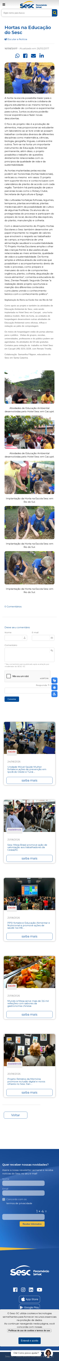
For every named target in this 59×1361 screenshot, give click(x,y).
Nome (8, 632)
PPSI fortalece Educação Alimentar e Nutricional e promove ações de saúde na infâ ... (28, 925)
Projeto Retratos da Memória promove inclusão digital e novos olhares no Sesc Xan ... (26, 1081)
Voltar (15, 1115)
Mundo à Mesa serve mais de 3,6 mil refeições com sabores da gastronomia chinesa (28, 1003)
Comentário (11, 645)
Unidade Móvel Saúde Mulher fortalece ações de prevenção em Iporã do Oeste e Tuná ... (26, 769)
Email (5, 1188)
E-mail (35, 632)
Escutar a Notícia (17, 39)
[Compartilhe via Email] (33, 56)
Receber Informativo (32, 1224)
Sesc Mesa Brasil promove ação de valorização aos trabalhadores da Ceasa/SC (27, 847)
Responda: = (45, 685)
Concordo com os (19, 1201)
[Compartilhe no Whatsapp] (17, 56)
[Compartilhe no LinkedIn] (41, 56)
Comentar (12, 699)
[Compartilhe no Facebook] (25, 56)
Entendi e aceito (29, 1340)
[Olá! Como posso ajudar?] (48, 1353)
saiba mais (29, 780)
